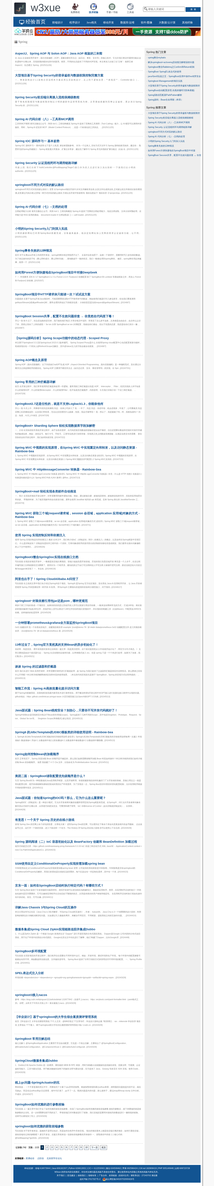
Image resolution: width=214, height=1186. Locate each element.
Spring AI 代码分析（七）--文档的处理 (166, 136)
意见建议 (71, 1175)
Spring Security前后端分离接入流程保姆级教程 (170, 117)
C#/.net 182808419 (148, 1168)
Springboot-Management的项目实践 (165, 81)
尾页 (103, 1147)
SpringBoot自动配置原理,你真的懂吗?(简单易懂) (171, 90)
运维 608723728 (182, 1168)
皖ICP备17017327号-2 (90, 1179)
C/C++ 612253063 (96, 1168)
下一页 (94, 1147)
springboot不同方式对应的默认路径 (165, 132)
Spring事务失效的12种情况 (161, 146)
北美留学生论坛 (54, 1158)
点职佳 (40, 1158)
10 (86, 1147)
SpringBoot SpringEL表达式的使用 (164, 71)
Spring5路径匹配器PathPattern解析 (165, 95)
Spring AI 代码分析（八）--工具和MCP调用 (169, 122)
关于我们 (61, 1175)
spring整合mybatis (157, 57)
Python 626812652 (77, 1168)
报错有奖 (92, 1175)
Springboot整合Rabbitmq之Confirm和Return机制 (171, 67)
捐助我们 (82, 1175)
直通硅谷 (30, 1158)
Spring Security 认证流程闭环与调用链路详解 (170, 127)
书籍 (115, 12)
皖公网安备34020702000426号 (120, 1179)
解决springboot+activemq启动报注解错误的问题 (171, 62)
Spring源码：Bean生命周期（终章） (165, 99)
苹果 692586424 (130, 1168)
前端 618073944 (42, 1168)
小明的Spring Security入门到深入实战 (166, 141)
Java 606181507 (59, 1168)
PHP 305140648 (165, 1168)
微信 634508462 (113, 1168)
